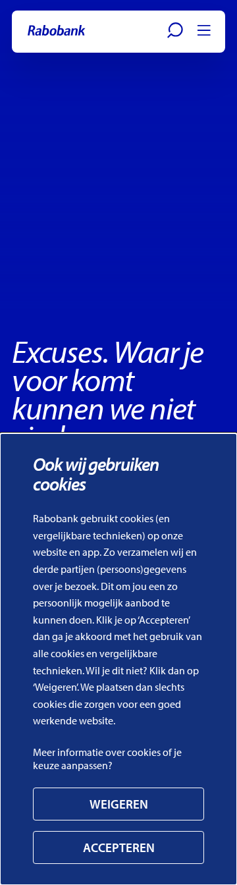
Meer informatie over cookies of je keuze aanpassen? (107, 758)
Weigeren (119, 804)
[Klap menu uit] (204, 30)
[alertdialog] (118, 659)
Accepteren (119, 847)
